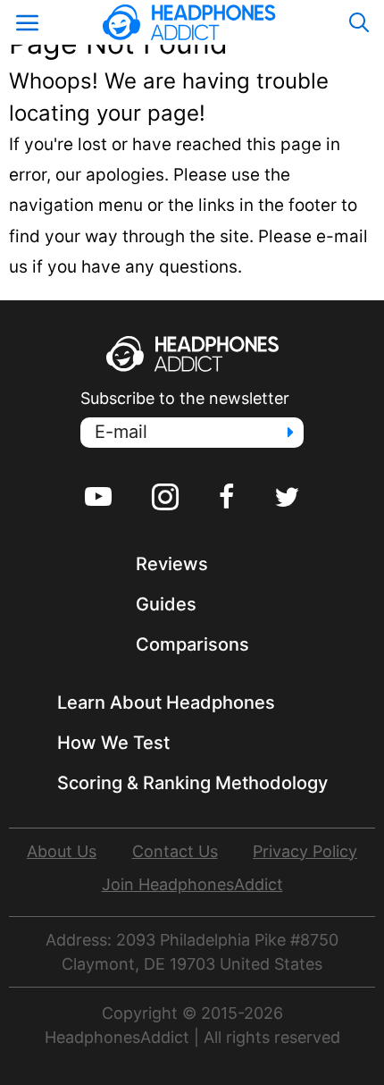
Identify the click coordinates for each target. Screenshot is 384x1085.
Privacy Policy (305, 851)
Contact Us (175, 851)
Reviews (172, 564)
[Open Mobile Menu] (27, 22)
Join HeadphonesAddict (192, 884)
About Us (61, 851)
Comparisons (192, 644)
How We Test (113, 742)
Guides (166, 604)
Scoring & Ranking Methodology (192, 783)
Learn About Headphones (166, 702)
